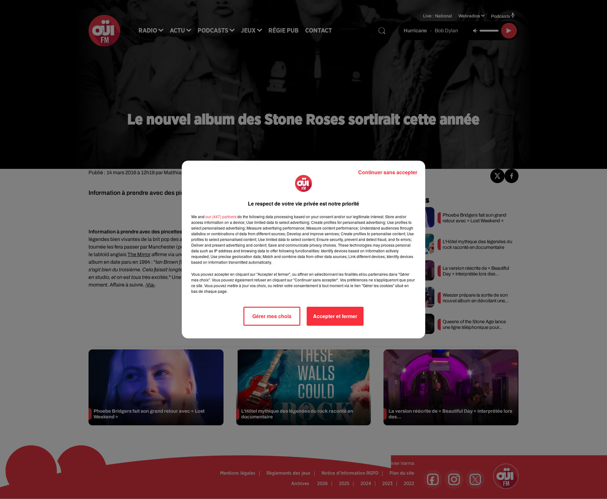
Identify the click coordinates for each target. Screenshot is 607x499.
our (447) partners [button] (220, 216)
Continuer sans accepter (387, 172)
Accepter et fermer (335, 316)
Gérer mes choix (271, 316)
